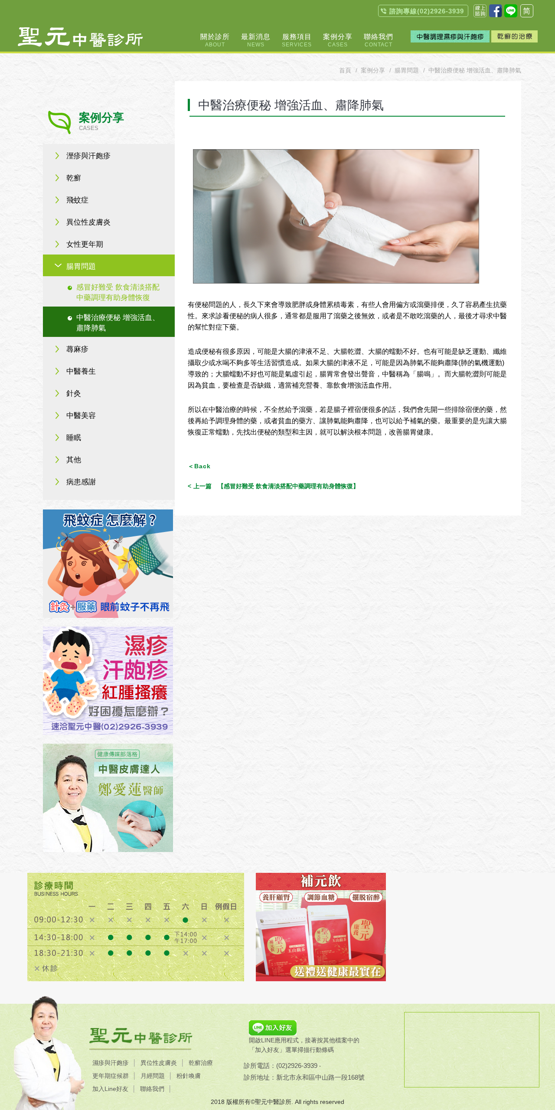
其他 (73, 460)
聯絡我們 (152, 1088)
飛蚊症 (77, 200)
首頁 (345, 70)
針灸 (73, 393)
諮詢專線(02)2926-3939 (426, 11)
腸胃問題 (81, 266)
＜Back (199, 466)
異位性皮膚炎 (88, 222)
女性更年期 (84, 244)
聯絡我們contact (479, 10)
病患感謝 (81, 482)
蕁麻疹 (77, 349)
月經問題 (152, 1075)
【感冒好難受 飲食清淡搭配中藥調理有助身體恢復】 (276, 486)
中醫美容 (81, 415)
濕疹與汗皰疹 (110, 1062)
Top (537, 121)
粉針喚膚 (188, 1075)
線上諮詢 (537, 102)
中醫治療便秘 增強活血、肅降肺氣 (118, 322)
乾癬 (73, 178)
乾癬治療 (201, 1062)
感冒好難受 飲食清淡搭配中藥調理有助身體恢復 (118, 292)
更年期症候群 (110, 1075)
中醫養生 (81, 371)
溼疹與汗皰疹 (88, 156)
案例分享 (373, 70)
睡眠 (73, 438)
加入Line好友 (110, 1088)
